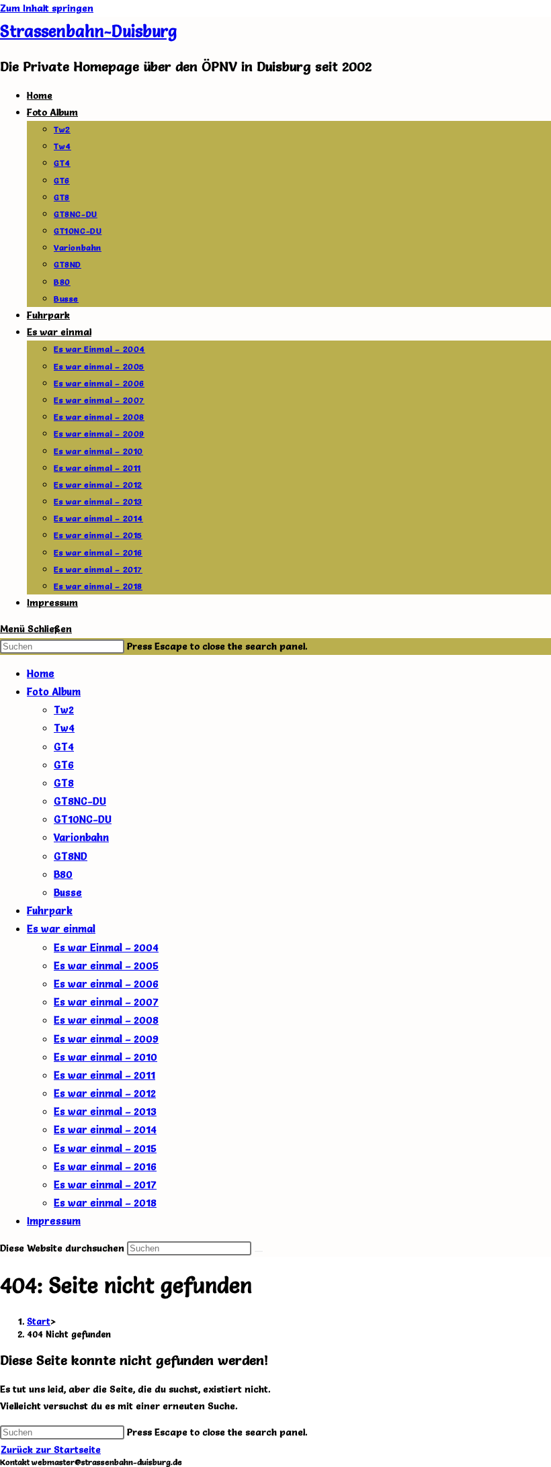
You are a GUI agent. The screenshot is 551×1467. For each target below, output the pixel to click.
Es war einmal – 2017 (105, 1184)
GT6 (64, 764)
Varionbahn (81, 837)
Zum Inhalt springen (46, 8)
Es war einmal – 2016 (105, 1166)
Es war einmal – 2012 (105, 1093)
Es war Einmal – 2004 (106, 947)
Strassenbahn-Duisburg (88, 31)
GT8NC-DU (80, 801)
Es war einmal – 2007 (106, 1001)
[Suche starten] (258, 1251)
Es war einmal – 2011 (104, 1075)
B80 (63, 874)
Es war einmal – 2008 (106, 1020)
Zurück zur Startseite (51, 1449)
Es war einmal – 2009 (106, 1038)
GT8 (64, 782)
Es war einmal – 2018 (105, 1202)
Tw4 (64, 727)
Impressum (54, 1220)
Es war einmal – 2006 (106, 983)
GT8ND (70, 856)
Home (40, 673)
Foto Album (54, 691)
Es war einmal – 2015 (105, 1148)
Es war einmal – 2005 (106, 965)
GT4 (64, 746)
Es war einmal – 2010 (105, 1057)
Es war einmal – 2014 (105, 1129)
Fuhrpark (50, 910)
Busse (68, 892)
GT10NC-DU (83, 819)
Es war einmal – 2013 (105, 1111)
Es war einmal (61, 928)
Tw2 (64, 709)
